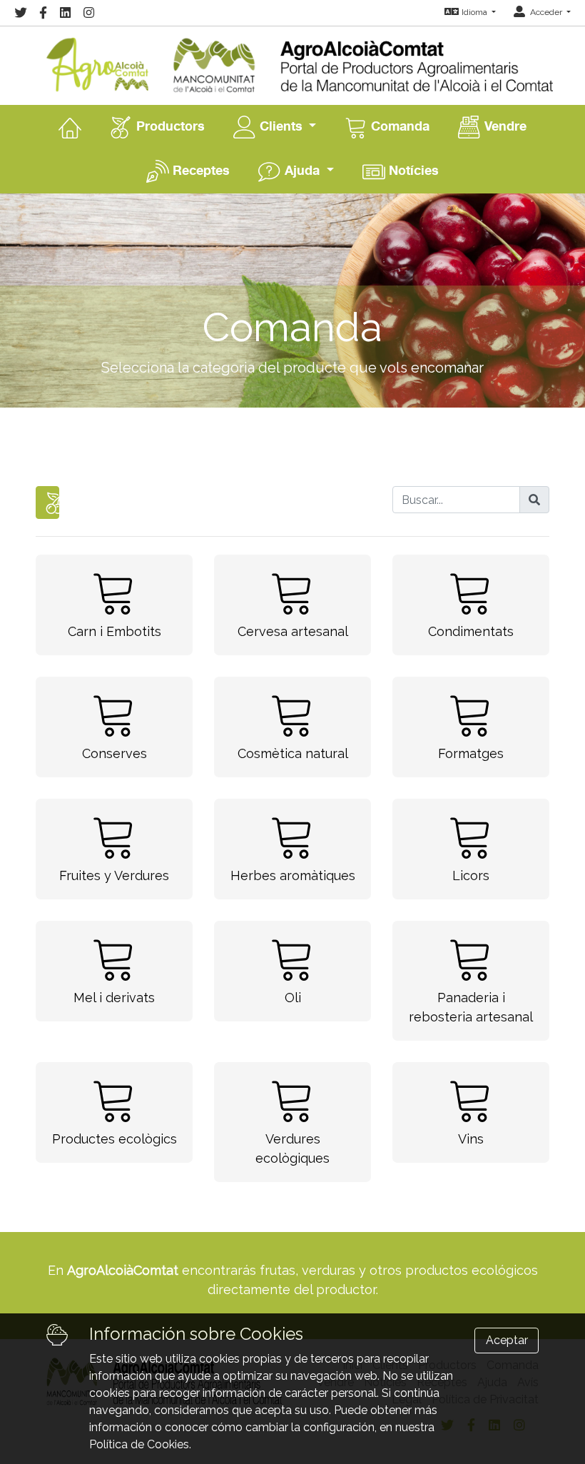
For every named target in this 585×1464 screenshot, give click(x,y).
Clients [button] (281, 125)
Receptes (199, 170)
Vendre (503, 125)
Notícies (412, 170)
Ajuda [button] (302, 170)
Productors (169, 125)
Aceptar (507, 1340)
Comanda (398, 125)
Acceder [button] (546, 12)
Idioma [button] (475, 12)
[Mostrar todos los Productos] (47, 502)
